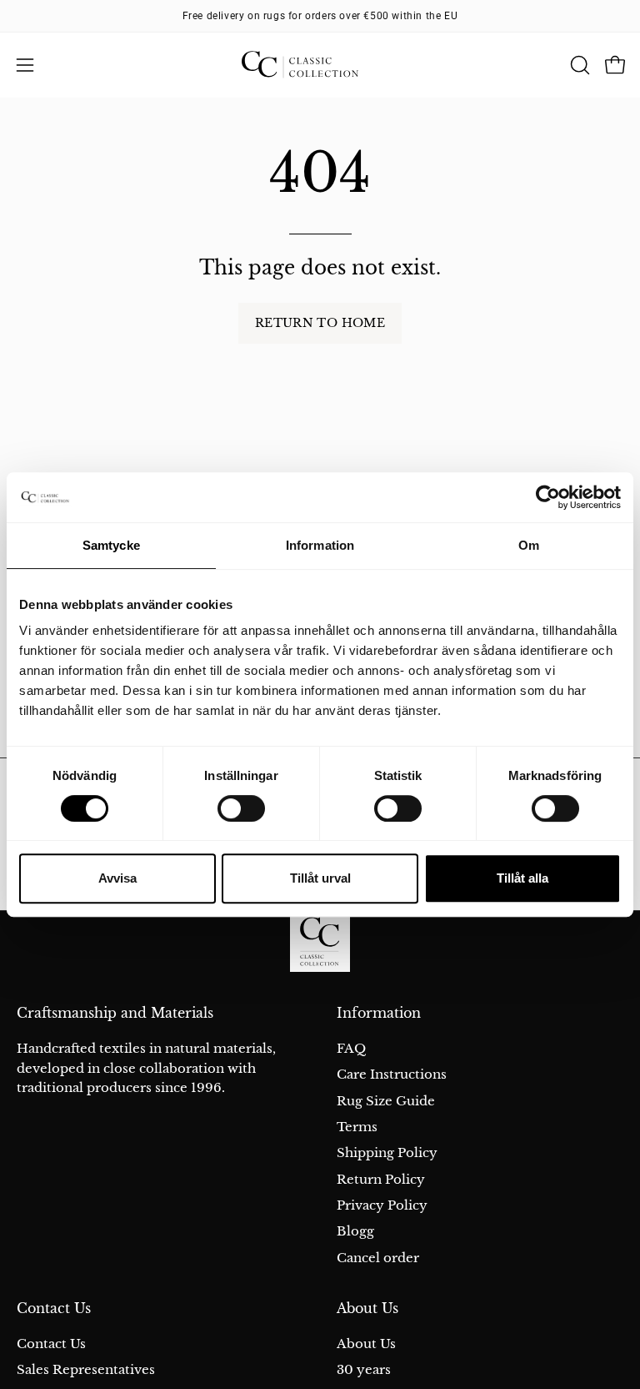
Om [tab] (528, 545)
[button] (578, 65)
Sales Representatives (86, 1369)
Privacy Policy (382, 1205)
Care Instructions (392, 1074)
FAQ (351, 1048)
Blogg (355, 1231)
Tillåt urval (320, 878)
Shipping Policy (387, 1152)
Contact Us (54, 1308)
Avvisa (117, 878)
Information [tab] (320, 545)
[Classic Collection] (320, 65)
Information (379, 1013)
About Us (367, 1308)
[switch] (241, 808)
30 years (364, 1369)
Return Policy (381, 1179)
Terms (357, 1127)
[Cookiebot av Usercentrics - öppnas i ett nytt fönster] (548, 497)
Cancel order (378, 1258)
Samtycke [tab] (111, 545)
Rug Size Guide (386, 1101)
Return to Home (320, 322)
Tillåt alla (522, 878)
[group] (320, 16)
